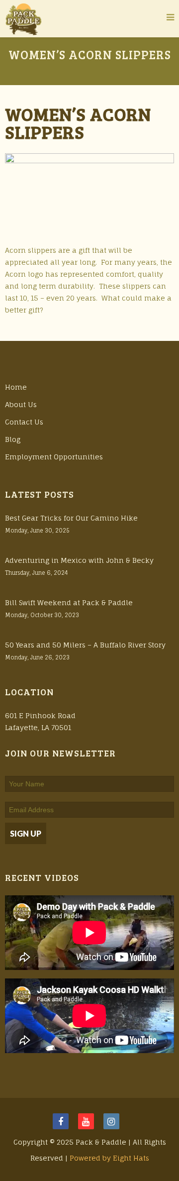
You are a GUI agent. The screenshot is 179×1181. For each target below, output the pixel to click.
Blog (12, 439)
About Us (21, 404)
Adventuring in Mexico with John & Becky (79, 560)
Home (16, 387)
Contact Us (24, 422)
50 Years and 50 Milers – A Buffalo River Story (85, 645)
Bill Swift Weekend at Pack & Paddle (69, 602)
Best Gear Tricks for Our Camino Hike (71, 518)
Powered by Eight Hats (109, 1158)
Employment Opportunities (54, 456)
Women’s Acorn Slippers (78, 123)
